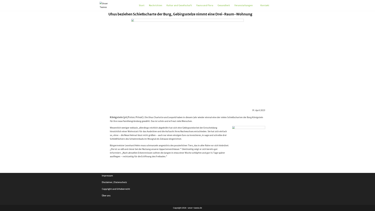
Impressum (107, 175)
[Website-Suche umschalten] (275, 5)
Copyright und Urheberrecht (116, 189)
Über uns (106, 195)
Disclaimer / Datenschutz (114, 182)
